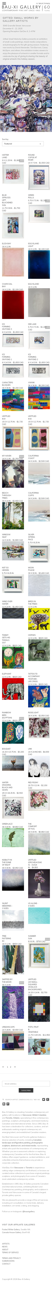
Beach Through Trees (6, 495)
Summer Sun (32, 937)
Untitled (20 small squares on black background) (33, 984)
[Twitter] (43, 1099)
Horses (32, 635)
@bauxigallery (28, 1211)
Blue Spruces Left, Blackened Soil (7, 200)
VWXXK (31, 382)
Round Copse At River (32, 157)
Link (30, 749)
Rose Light (33, 712)
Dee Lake (32, 324)
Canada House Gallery (11, 1232)
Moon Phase (31, 568)
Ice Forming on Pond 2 (33, 356)
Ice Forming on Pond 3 (7, 326)
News (4, 1247)
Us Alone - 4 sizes (33, 904)
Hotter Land (5, 156)
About (5, 1249)
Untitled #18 (32, 417)
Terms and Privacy (11, 1258)
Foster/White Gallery (11, 1229)
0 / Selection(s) (43, 3)
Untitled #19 (6, 417)
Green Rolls (31, 196)
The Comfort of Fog (32, 826)
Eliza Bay (6, 243)
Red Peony (33, 782)
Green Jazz (7, 824)
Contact (6, 1264)
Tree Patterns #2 (6, 938)
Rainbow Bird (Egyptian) (7, 715)
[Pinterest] (8, 1104)
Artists (6, 1244)
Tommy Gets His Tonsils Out (6, 639)
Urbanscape (7, 1027)
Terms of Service (10, 1252)
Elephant (6, 674)
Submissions (8, 1261)
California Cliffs (33, 494)
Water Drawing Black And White (7, 786)
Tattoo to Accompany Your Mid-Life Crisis (33, 677)
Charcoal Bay (7, 285)
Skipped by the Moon (7, 980)
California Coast (33, 457)
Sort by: (5, 139)
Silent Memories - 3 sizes (7, 905)
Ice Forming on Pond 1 (7, 356)
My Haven (6, 456)
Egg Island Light (33, 244)
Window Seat (6, 535)
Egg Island (33, 284)
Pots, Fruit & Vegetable (33, 1029)
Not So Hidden (5, 568)
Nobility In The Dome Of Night (7, 862)
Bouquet (6, 749)
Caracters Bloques (7, 383)
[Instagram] (3, 1104)
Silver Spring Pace (31, 537)
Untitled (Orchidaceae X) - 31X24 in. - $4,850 (33, 864)
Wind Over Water (7, 602)
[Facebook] (47, 1099)
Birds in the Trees (32, 602)
